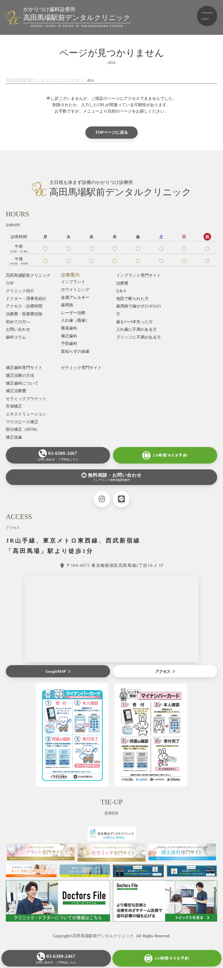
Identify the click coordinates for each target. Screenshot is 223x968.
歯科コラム (16, 337)
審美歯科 (69, 328)
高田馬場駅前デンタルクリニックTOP (42, 80)
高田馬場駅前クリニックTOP (28, 279)
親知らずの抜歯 (75, 351)
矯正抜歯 (14, 437)
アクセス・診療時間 (24, 306)
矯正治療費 (16, 391)
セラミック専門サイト (81, 368)
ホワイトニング (75, 289)
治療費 (122, 283)
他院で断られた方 (132, 298)
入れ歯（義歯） (75, 320)
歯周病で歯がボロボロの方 (138, 310)
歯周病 (67, 305)
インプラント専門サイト (138, 275)
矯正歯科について (22, 383)
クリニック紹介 (20, 291)
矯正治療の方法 (20, 375)
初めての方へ (18, 322)
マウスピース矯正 (22, 422)
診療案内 (70, 274)
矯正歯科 (69, 336)
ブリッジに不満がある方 (138, 337)
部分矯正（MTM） (23, 429)
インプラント (73, 282)
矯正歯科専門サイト (24, 368)
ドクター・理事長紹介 (26, 298)
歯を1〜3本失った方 (134, 322)
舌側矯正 (14, 406)
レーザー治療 (73, 313)
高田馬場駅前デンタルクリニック (103, 936)
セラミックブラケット (26, 399)
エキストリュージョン (26, 414)
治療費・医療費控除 (24, 314)
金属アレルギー (75, 297)
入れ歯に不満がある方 (136, 329)
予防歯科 (69, 343)
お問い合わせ (18, 329)
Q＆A (121, 291)
